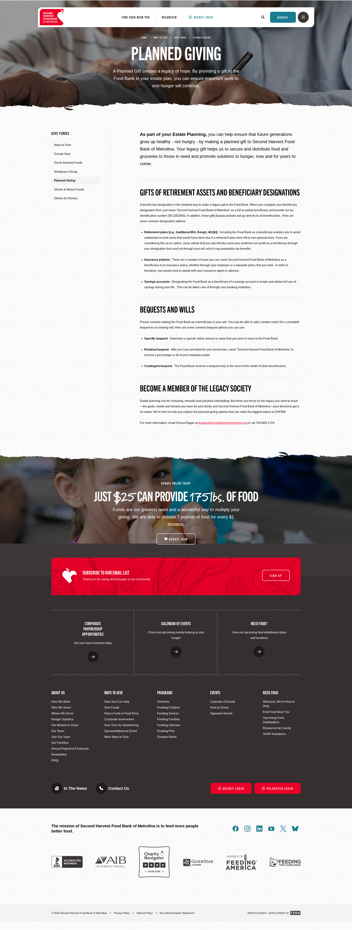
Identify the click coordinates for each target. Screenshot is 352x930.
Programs (165, 692)
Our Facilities (60, 742)
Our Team (57, 731)
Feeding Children (168, 707)
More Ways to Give (116, 736)
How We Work (60, 701)
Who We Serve (61, 707)
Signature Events (221, 713)
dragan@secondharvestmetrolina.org (222, 422)
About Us (58, 692)
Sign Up (276, 575)
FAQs (55, 760)
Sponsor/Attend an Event (120, 731)
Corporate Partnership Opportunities (93, 629)
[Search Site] (264, 17)
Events (215, 692)
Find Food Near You (136, 17)
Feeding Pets (166, 731)
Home (144, 37)
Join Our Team (60, 736)
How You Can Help (116, 701)
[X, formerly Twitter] (283, 828)
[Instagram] (247, 828)
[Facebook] (235, 828)
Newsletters (59, 754)
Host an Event (219, 707)
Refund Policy (145, 912)
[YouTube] (271, 828)
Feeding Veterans (168, 725)
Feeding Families (168, 719)
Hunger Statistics (62, 719)
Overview (163, 701)
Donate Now (178, 539)
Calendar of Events (176, 623)
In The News (75, 788)
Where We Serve (62, 713)
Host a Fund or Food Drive (121, 713)
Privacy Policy (122, 912)
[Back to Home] (52, 17)
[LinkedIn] (259, 828)
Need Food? (259, 623)
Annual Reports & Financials (70, 748)
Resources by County (277, 728)
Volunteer (169, 17)
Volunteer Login (280, 788)
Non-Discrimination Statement (177, 912)
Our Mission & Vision (65, 725)
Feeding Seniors (168, 713)
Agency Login (203, 17)
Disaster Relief (166, 736)
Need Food (270, 692)
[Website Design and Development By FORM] (274, 913)
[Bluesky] (295, 828)
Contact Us (118, 788)
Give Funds (180, 37)
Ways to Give (161, 37)
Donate (283, 17)
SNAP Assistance (274, 733)
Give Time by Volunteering (121, 725)
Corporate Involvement (119, 719)
